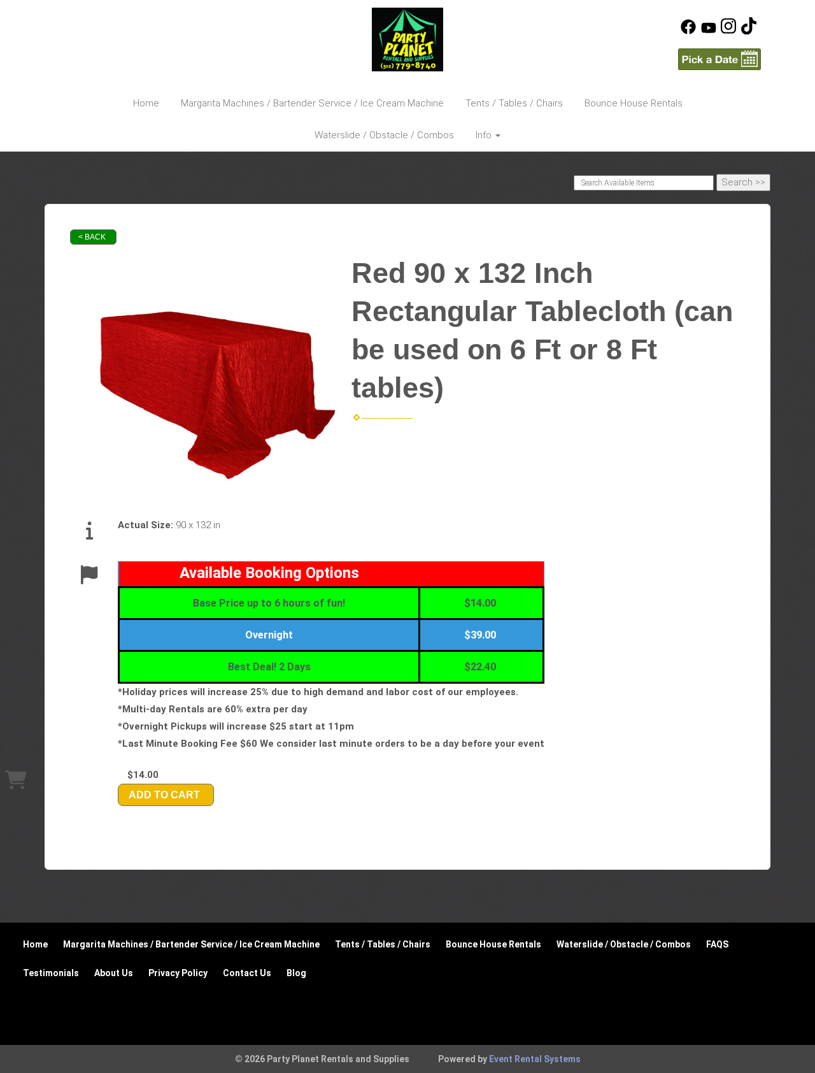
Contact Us (247, 973)
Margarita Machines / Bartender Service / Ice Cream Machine (312, 103)
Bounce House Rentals (634, 103)
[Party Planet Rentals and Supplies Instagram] (728, 31)
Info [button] (485, 135)
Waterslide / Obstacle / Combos (384, 135)
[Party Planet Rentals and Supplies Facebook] (688, 31)
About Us (113, 973)
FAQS (717, 944)
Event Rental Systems (535, 1059)
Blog (296, 973)
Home (146, 103)
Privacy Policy (178, 973)
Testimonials (51, 973)
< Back (92, 237)
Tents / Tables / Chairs (514, 103)
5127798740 (98, 25)
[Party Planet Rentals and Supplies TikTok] (748, 31)
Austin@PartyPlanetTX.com (132, 47)
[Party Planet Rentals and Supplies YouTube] (708, 31)
